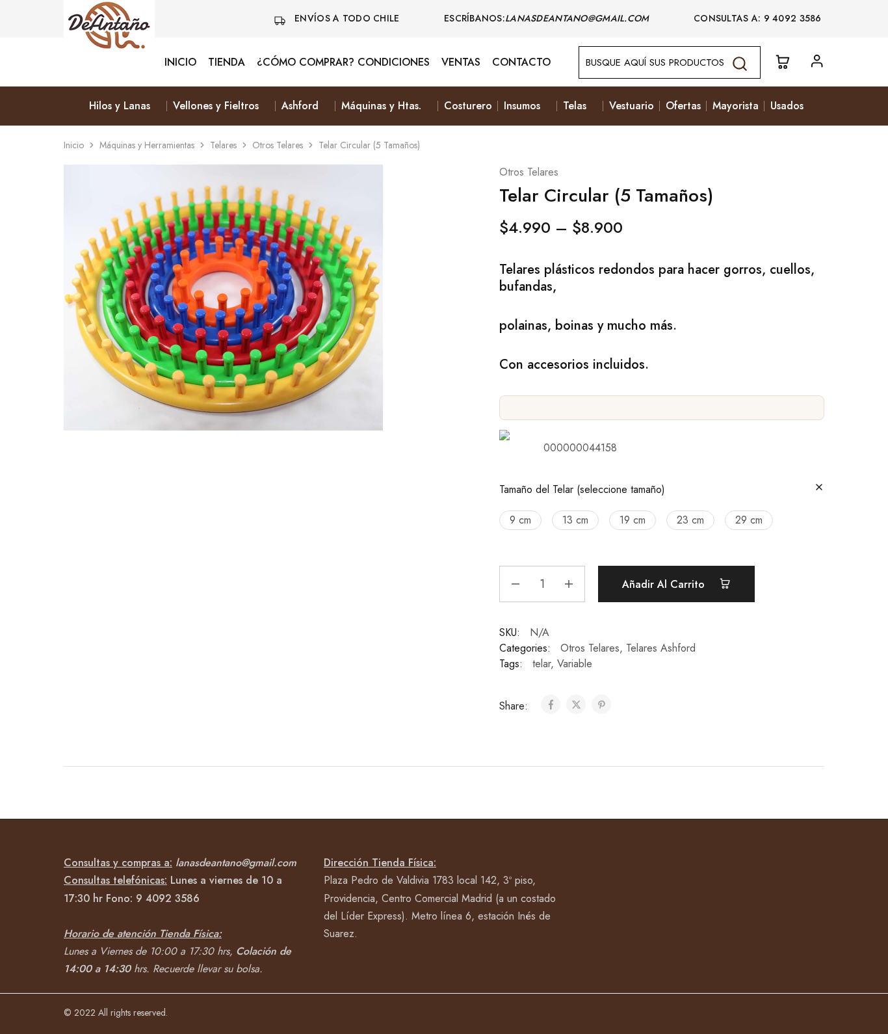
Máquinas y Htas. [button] (381, 106)
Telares (223, 145)
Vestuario (631, 106)
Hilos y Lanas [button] (119, 106)
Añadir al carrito (665, 584)
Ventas (460, 62)
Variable (574, 663)
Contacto (521, 62)
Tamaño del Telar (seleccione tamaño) (582, 489)
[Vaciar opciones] (819, 488)
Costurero (468, 106)
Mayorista (735, 106)
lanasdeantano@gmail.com (578, 18)
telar (541, 663)
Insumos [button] (522, 106)
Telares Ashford (661, 648)
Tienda (226, 62)
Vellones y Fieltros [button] (216, 106)
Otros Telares (277, 145)
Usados (786, 106)
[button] (520, 520)
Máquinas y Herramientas (146, 145)
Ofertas (683, 106)
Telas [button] (574, 106)
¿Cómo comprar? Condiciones (343, 62)
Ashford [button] (300, 106)
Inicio (180, 62)
